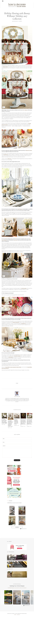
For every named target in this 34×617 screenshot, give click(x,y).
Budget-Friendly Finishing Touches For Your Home (16, 421)
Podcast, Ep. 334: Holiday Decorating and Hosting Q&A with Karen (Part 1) (29, 422)
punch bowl (15, 240)
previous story (0, 310)
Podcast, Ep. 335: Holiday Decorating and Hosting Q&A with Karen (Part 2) (23, 422)
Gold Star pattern (23, 288)
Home (15, 614)
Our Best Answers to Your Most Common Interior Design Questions (10, 423)
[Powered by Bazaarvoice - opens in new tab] (23, 528)
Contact (18, 614)
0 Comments (20, 21)
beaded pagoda (20, 209)
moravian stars (5, 154)
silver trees (9, 158)
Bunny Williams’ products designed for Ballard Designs (13, 367)
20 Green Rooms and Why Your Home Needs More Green (4, 421)
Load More (15, 527)
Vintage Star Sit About (29, 150)
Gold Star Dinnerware (16, 322)
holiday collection (5, 66)
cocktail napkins (10, 357)
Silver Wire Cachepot (17, 355)
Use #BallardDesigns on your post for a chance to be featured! (14, 502)
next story (33, 311)
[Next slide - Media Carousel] (31, 597)
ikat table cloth (23, 323)
